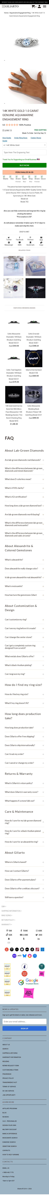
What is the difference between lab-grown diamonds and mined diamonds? (24, 469)
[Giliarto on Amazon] (32, 951)
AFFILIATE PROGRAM (9, 1108)
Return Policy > (8, 920)
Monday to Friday (8, 1176)
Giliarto (19, 1189)
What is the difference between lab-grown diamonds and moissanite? (24, 524)
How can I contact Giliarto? (24, 871)
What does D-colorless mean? (24, 479)
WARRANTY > (7, 924)
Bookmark (30, 245)
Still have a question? (24, 897)
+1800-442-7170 (7, 1172)
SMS (19, 245)
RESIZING (5, 1061)
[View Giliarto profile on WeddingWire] (7, 969)
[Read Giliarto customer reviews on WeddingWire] (42, 969)
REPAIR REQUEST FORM (10, 1065)
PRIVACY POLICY (8, 1078)
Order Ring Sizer (21, 138)
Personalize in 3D (24, 172)
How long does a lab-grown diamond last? (24, 505)
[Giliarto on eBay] (27, 951)
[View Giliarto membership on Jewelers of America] (24, 969)
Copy (41, 245)
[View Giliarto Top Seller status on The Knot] (42, 976)
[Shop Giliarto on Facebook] (35, 957)
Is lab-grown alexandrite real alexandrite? (24, 577)
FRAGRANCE (6, 1074)
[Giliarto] (10, 6)
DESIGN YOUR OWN (9, 1125)
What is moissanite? (24, 586)
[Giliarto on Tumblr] (24, 939)
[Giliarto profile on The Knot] (7, 995)
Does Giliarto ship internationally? (24, 745)
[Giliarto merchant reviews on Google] (29, 985)
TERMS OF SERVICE (9, 1086)
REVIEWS (5, 1117)
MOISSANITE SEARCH (9, 1138)
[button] (44, 6)
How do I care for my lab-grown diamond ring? (24, 821)
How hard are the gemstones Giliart (24, 595)
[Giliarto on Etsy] (17, 951)
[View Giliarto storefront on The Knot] (24, 976)
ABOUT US (6, 1045)
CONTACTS (6, 1150)
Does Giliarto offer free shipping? (24, 736)
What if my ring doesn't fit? (24, 703)
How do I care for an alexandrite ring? (24, 842)
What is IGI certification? (24, 496)
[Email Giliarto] (9, 942)
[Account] (39, 6)
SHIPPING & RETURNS (9, 1053)
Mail (41, 240)
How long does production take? (24, 727)
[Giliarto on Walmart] (42, 951)
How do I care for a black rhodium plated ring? (24, 832)
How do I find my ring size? (24, 694)
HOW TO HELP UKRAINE (10, 1154)
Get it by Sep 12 (40, 131)
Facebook (19, 240)
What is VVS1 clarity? (24, 488)
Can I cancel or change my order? (24, 763)
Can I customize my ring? (24, 619)
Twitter (9, 240)
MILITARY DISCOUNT (9, 1129)
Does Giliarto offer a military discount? (24, 888)
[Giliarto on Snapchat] (9, 939)
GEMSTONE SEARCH (9, 1146)
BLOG (4, 1113)
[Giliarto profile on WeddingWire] (7, 984)
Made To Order (27, 133)
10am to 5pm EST (8, 1181)
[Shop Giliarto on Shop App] (14, 957)
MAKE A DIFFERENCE (9, 1134)
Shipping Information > (12, 911)
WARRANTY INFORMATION (11, 1057)
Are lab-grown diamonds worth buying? (24, 514)
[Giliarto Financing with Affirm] (19, 957)
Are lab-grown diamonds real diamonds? (24, 460)
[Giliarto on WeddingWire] (12, 951)
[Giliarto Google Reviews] (22, 951)
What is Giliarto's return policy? (24, 783)
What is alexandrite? (24, 559)
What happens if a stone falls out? (24, 801)
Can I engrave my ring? (24, 674)
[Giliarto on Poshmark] (37, 951)
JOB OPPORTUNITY (8, 1095)
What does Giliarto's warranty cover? (24, 792)
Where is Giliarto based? (24, 862)
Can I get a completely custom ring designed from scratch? (24, 646)
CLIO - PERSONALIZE (9, 1121)
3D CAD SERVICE (8, 1091)
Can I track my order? (24, 754)
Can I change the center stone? (24, 637)
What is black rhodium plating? (24, 665)
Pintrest (30, 240)
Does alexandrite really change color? (24, 568)
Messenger (9, 245)
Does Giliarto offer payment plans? (24, 879)
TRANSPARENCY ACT (9, 1082)
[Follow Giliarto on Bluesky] (24, 957)
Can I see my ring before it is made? (24, 628)
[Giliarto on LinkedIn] (39, 939)
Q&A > (4, 906)
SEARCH (5, 1049)
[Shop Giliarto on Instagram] (30, 957)
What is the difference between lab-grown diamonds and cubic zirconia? (24, 534)
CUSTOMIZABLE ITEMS (10, 1070)
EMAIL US (5, 1168)
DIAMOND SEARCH (9, 1142)
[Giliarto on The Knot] (7, 951)
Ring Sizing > (7, 915)
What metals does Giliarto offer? (24, 656)
